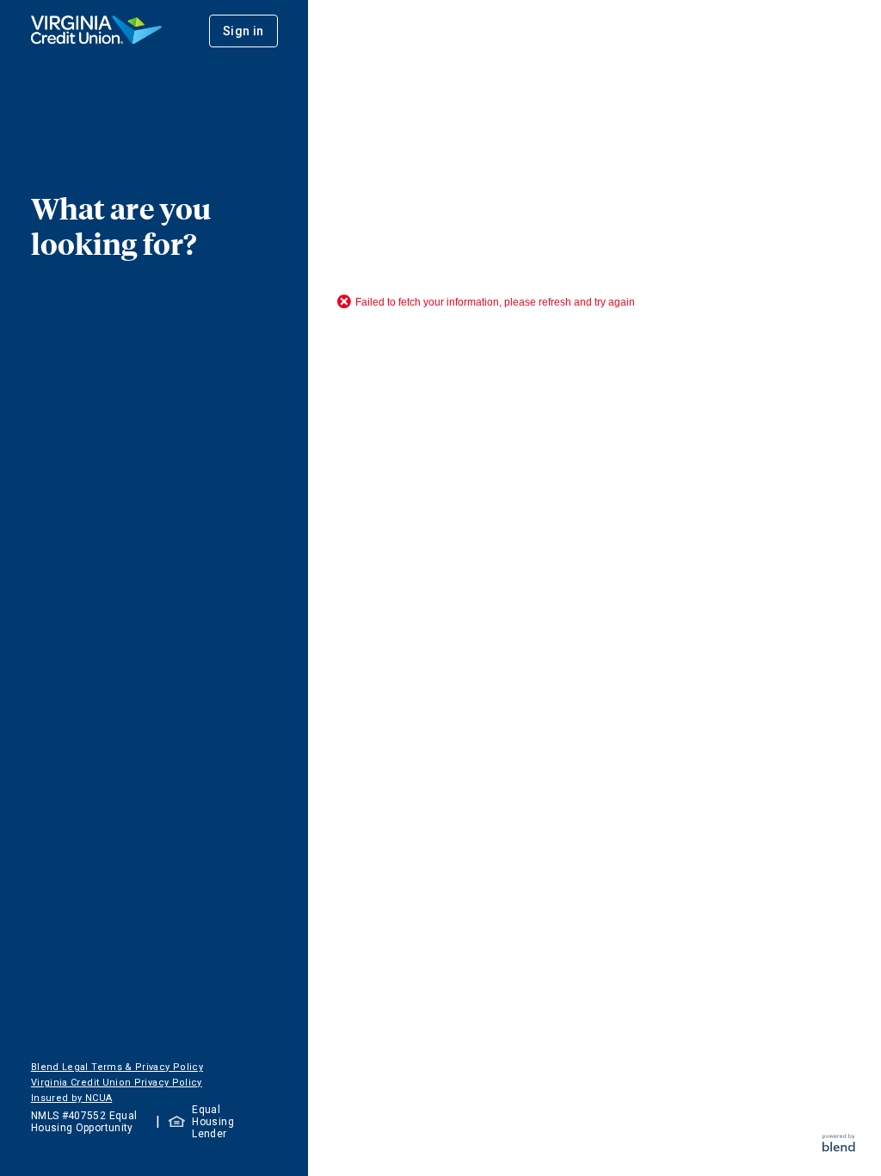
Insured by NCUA (71, 1098)
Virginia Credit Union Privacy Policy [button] (116, 1082)
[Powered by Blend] (838, 1147)
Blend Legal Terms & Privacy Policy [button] (117, 1067)
